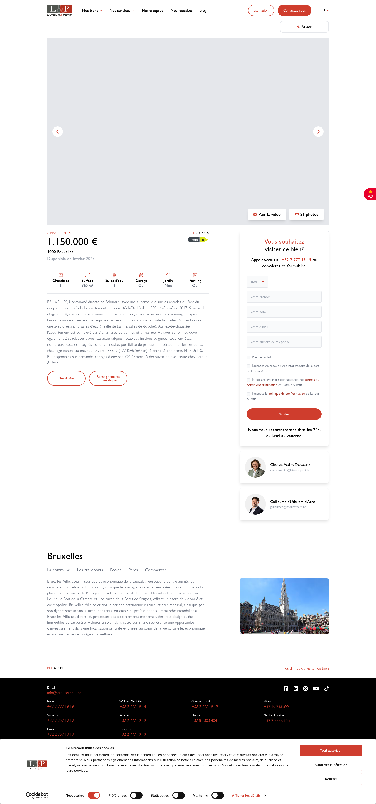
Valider (284, 414)
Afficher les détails (246, 795)
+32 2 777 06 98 (277, 720)
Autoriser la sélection (330, 765)
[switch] (136, 795)
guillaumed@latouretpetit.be (288, 507)
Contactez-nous (294, 10)
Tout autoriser (331, 750)
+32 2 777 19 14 (132, 706)
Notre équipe (153, 10)
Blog (203, 10)
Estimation (261, 10)
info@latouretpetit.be (64, 692)
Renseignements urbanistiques (108, 378)
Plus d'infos (66, 378)
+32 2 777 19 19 (60, 706)
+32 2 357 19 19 (60, 720)
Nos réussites (182, 10)
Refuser (331, 779)
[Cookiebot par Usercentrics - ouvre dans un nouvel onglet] (37, 795)
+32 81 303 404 (204, 720)
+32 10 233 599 (276, 706)
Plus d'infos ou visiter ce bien (305, 668)
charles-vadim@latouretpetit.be (290, 470)
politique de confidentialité (286, 393)
